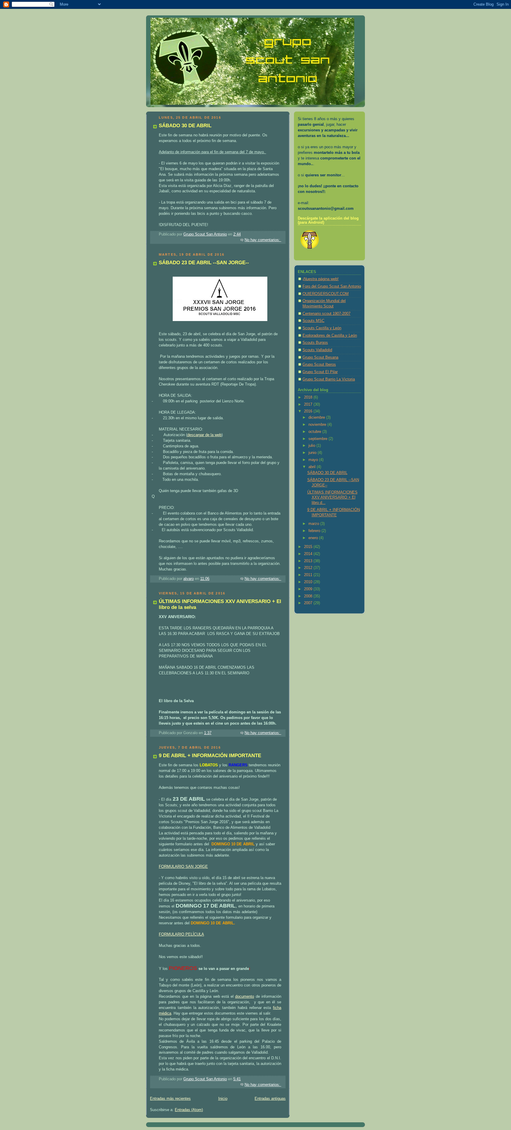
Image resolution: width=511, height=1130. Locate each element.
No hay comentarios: (263, 240)
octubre (315, 432)
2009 (308, 589)
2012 (308, 568)
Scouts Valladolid (317, 350)
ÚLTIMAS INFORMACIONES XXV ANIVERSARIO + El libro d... (332, 497)
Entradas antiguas (270, 1099)
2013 (308, 561)
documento (244, 996)
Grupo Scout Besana (320, 357)
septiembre (318, 439)
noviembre (317, 425)
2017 (308, 404)
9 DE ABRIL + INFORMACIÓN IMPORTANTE (210, 755)
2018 (308, 397)
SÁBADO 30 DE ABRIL (185, 125)
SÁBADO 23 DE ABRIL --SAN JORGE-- (204, 262)
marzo (314, 524)
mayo (313, 460)
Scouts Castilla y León (322, 328)
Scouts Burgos (315, 343)
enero (313, 538)
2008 (308, 596)
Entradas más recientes (170, 1099)
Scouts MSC (313, 321)
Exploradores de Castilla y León (330, 335)
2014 (308, 554)
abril (312, 467)
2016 (308, 411)
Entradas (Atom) (189, 1110)
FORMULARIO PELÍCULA (181, 934)
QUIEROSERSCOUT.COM (326, 294)
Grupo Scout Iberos (319, 364)
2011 (308, 575)
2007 (308, 603)
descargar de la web (204, 435)
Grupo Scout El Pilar (320, 372)
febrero (314, 531)
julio (312, 446)
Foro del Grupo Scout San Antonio (332, 286)
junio (313, 453)
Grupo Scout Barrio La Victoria (329, 379)
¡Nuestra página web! (321, 279)
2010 (308, 582)
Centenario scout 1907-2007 (326, 314)
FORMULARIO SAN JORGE (183, 867)
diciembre (317, 417)
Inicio (222, 1099)
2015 (308, 547)
